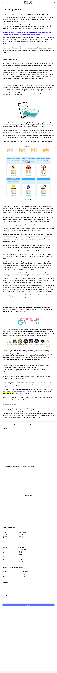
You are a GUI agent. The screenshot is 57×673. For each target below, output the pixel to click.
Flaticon (34, 669)
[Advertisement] (28, 621)
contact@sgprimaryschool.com (37, 384)
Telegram (5, 386)
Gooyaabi (26, 669)
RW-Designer (43, 669)
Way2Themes (14, 669)
